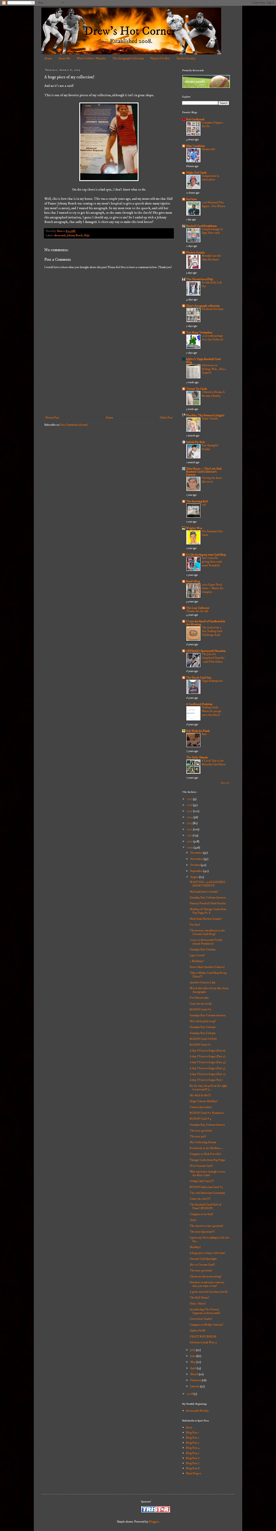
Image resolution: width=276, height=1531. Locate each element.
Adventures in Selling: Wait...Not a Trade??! (214, 369)
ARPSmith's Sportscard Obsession (205, 651)
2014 (190, 817)
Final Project (193, 1473)
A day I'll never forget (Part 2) (207, 1074)
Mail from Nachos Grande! (206, 919)
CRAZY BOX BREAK (203, 1336)
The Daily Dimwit (197, 757)
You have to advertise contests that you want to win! (207, 1284)
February (196, 1380)
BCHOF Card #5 (200, 1045)
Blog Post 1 (192, 1432)
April (193, 1368)
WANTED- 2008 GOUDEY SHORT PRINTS (207, 883)
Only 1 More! (198, 1303)
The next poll (198, 1136)
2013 (190, 823)
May (193, 1362)
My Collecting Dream (203, 1142)
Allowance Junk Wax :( (203, 1342)
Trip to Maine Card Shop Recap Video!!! (208, 974)
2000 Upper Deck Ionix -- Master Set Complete (212, 588)
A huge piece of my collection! (207, 1253)
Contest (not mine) (201, 1107)
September (196, 871)
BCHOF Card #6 (200, 1009)
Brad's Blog (193, 581)
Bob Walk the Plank (198, 731)
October (195, 865)
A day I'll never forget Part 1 (206, 1080)
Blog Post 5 (192, 1453)
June (193, 1356)
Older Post (166, 417)
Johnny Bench (75, 235)
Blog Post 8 (192, 1468)
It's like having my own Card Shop (206, 555)
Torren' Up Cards (196, 389)
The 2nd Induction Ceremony (207, 1193)
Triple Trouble (210, 418)
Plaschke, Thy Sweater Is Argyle (205, 415)
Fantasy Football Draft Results (208, 903)
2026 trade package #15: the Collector (212, 337)
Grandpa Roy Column (203, 949)
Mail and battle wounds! (204, 892)
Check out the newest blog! (205, 1276)
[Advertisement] (108, 383)
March (194, 1374)
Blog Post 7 (192, 1463)
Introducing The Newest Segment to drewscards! (205, 1311)
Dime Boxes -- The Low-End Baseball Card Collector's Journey (204, 472)
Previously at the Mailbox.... (206, 1148)
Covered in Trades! (201, 1319)
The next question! (201, 1130)
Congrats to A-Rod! (201, 1214)
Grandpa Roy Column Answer (207, 1125)
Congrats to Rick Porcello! (205, 1154)
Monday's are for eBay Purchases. (211, 257)
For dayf (195, 924)
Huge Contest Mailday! (204, 1101)
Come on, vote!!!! (200, 1199)
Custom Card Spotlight (203, 1259)
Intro (189, 1427)
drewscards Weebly (197, 1411)
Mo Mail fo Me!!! (200, 1095)
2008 (190, 1394)
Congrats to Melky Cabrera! (206, 1325)
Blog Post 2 (192, 1438)
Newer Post (52, 417)
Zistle (193, 1220)
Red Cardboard (195, 119)
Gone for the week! (201, 1004)
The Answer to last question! (206, 1226)
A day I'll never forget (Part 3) (207, 1068)
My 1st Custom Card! (202, 1264)
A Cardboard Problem (199, 704)
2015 (190, 811)
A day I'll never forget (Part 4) (208, 1062)
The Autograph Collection (128, 58)
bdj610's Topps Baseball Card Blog (203, 360)
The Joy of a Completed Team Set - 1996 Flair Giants (213, 657)
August (194, 877)
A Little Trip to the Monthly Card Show (213, 762)
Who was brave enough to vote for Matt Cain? (207, 1173)
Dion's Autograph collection (202, 306)
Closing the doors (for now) (212, 479)
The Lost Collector (197, 608)
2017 (190, 799)
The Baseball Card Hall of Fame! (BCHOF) (205, 1206)
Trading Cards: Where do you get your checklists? (212, 711)
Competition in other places (210, 177)
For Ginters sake (199, 998)
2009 (190, 847)
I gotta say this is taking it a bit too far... (209, 1239)
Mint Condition (195, 146)
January (195, 1386)
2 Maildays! (197, 961)
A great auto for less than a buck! (209, 1292)
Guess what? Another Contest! (207, 967)
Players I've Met (160, 58)
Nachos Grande (195, 252)
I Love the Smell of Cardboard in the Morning (205, 622)
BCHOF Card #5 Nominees (207, 1113)
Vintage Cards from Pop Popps (207, 1160)
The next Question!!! (202, 1232)
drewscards (60, 235)
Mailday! (195, 1247)
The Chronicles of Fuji (199, 279)
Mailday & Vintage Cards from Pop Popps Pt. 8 (208, 911)
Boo (204, 734)
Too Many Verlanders (199, 332)
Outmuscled (208, 149)
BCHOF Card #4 (200, 1119)
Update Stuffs (197, 1330)
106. (204, 504)
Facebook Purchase (212, 309)
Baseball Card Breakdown (201, 226)
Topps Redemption (212, 681)
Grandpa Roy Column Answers (208, 897)
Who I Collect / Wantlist (91, 58)
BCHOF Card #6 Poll (203, 1039)
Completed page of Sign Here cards (212, 231)
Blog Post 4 (193, 1448)
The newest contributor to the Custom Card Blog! (207, 932)
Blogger (153, 1521)
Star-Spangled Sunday (210, 447)
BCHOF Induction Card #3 (206, 1187)
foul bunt (191, 199)
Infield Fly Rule (195, 442)
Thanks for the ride (197, 611)
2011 (190, 835)
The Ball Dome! (199, 1297)
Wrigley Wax (194, 528)
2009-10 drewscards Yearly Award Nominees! (206, 941)
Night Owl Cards (196, 173)
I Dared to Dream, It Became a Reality (213, 394)
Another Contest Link (202, 982)
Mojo (87, 235)
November (197, 859)
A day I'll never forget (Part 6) (207, 1050)
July (193, 1350)
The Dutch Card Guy (198, 677)
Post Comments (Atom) (73, 425)
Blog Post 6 (192, 1458)
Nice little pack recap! (203, 1021)
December (196, 853)
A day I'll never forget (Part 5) (207, 1056)
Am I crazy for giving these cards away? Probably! (212, 561)
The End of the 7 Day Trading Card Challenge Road (212, 631)
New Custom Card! (201, 1166)
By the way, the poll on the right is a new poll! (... (208, 1087)
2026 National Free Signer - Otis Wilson (213, 204)
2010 (190, 841)
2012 (190, 829)
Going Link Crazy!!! (202, 1181)
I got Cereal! (197, 955)
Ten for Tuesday (185, 58)
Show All (225, 783)
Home (48, 58)
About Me (64, 58)
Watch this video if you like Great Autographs (209, 990)
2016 (190, 805)
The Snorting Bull (197, 501)
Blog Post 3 (192, 1443)
